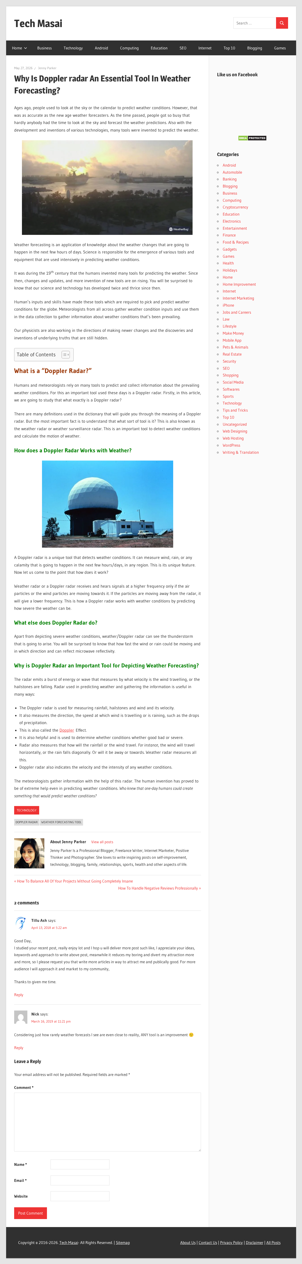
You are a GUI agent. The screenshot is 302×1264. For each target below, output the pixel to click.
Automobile (232, 172)
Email (20, 1180)
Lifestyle (229, 326)
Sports (228, 396)
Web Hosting (233, 438)
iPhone (228, 305)
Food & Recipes (236, 242)
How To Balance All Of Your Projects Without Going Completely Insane (75, 881)
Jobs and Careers (237, 312)
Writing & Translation (241, 452)
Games (280, 47)
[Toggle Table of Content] (63, 355)
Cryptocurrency (235, 207)
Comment (24, 1087)
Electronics (232, 221)
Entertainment (235, 228)
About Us (188, 1242)
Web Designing (235, 431)
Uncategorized (235, 424)
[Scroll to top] (294, 1256)
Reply (18, 994)
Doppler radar (27, 822)
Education (159, 47)
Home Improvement (239, 284)
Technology (73, 47)
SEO (183, 47)
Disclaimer (254, 1242)
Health (228, 263)
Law (226, 319)
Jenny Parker (47, 68)
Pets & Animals (235, 347)
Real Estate (232, 354)
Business (44, 47)
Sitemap (123, 1242)
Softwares (231, 389)
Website (21, 1196)
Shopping (231, 375)
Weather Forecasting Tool (61, 822)
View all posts (102, 841)
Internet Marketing (238, 298)
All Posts (273, 1242)
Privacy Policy (231, 1242)
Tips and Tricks (235, 410)
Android (101, 47)
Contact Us (208, 1242)
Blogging (254, 47)
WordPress (231, 445)
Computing (129, 47)
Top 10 (229, 47)
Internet (205, 47)
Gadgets (230, 249)
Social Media (233, 382)
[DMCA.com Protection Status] (252, 139)
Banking (230, 179)
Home (17, 47)
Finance (229, 235)
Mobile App (232, 340)
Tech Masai (38, 23)
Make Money (233, 333)
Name (20, 1164)
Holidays (230, 270)
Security (229, 361)
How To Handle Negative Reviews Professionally (158, 888)
